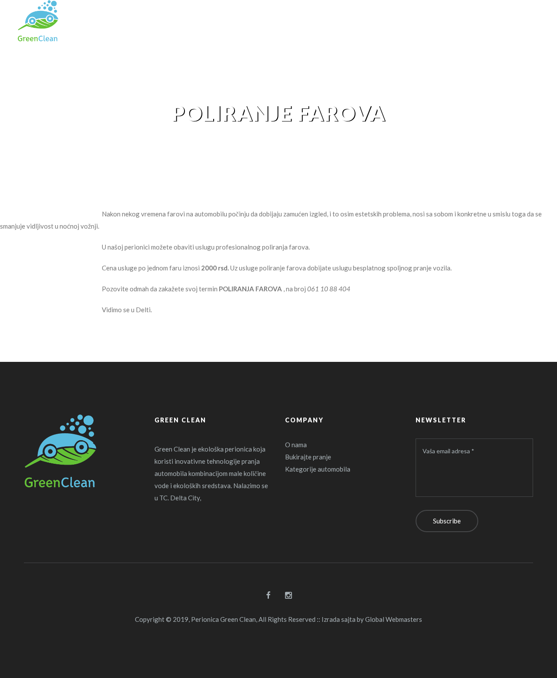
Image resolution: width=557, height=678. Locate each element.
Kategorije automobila (317, 469)
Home (239, 141)
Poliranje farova (295, 141)
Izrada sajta (339, 619)
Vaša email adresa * (448, 451)
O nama (296, 445)
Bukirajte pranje (308, 457)
